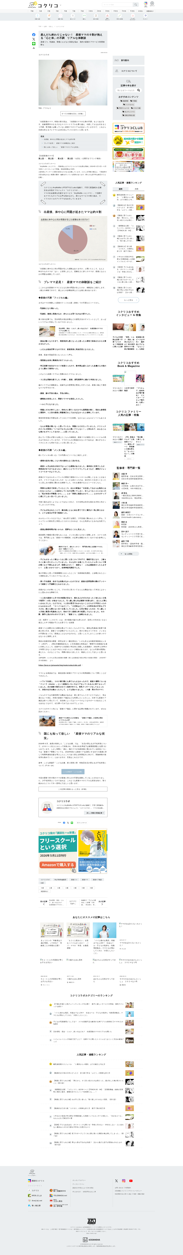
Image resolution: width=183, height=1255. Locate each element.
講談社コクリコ (117, 442)
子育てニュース (124, 108)
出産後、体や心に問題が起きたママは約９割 (59, 139)
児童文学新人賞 (130, 115)
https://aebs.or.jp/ (91, 1233)
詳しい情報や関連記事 (94, 813)
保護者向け (150, 11)
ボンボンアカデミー (79, 1180)
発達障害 (125, 101)
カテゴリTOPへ (72, 902)
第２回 (50, 158)
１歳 (50, 888)
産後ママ (85, 879)
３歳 (66, 888)
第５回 (70, 158)
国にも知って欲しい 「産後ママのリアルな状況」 (62, 147)
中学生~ (140, 11)
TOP (40, 26)
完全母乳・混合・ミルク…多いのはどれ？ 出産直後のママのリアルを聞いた (56, 902)
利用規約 (128, 1188)
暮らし (51, 26)
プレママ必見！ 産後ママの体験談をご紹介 (59, 143)
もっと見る (128, 300)
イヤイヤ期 (136, 108)
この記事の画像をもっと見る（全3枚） (73, 789)
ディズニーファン (78, 1184)
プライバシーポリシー (135, 1191)
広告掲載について (120, 1191)
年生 (91, 11)
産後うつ (74, 879)
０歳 (42, 888)
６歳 (91, 888)
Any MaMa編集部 (60, 879)
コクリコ (129, 459)
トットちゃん (129, 104)
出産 (42, 883)
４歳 (74, 888)
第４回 (60, 158)
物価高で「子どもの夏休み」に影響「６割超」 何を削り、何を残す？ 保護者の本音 (88, 902)
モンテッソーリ (130, 112)
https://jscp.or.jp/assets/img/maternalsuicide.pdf (60, 665)
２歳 (58, 888)
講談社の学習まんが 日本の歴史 (83, 1188)
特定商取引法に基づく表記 (123, 1194)
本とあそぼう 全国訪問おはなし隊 (84, 1192)
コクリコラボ (60, 26)
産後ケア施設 (97, 879)
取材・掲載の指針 (139, 1194)
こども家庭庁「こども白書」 (73, 772)
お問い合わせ (119, 1188)
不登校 (134, 101)
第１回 (41, 158)
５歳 (83, 888)
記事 (45, 26)
